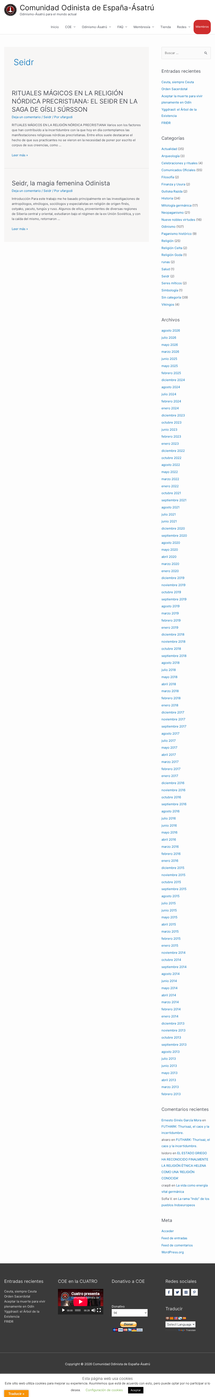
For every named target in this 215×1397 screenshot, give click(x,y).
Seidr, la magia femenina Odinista (61, 183)
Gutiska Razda (171, 191)
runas (165, 262)
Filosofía (167, 177)
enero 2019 (169, 627)
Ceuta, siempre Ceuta (177, 82)
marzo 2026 (170, 352)
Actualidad (169, 149)
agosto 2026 (170, 330)
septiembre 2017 (173, 726)
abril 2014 (168, 995)
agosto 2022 (170, 465)
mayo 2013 (169, 1073)
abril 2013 (168, 1080)
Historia (167, 198)
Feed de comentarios (177, 1245)
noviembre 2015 (173, 875)
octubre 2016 (171, 797)
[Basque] (167, 1318)
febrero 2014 (171, 1009)
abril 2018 (168, 684)
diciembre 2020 (173, 528)
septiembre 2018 (173, 656)
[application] (80, 1301)
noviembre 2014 (173, 953)
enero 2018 (169, 705)
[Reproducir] (63, 1310)
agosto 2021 (170, 507)
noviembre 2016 (173, 790)
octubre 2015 (171, 882)
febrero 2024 (171, 401)
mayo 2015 (169, 917)
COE (68, 27)
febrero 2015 (171, 939)
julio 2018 (168, 670)
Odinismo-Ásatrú (94, 27)
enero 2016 (169, 861)
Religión (167, 241)
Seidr (47, 117)
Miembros (202, 26)
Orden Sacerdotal (174, 89)
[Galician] (180, 1318)
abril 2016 (168, 839)
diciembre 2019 (172, 578)
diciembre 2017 (172, 712)
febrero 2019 (171, 620)
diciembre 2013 (173, 1023)
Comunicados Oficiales (178, 170)
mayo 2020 (169, 550)
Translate (191, 1330)
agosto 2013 (170, 1052)
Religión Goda (171, 255)
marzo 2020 (170, 564)
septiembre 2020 (174, 536)
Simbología (169, 290)
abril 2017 (168, 755)
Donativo (118, 1306)
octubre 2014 (171, 960)
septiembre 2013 (174, 1045)
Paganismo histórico (176, 234)
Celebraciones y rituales (179, 163)
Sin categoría (171, 297)
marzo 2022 (170, 479)
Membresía (142, 27)
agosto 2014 (170, 974)
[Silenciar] (93, 1310)
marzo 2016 (170, 847)
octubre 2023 (171, 422)
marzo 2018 (170, 691)
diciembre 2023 (173, 415)
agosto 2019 (170, 606)
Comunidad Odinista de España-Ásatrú (87, 7)
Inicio (55, 27)
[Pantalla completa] (99, 1310)
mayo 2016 (169, 832)
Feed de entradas (174, 1238)
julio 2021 (168, 514)
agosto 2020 (170, 543)
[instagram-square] (186, 1292)
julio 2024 (168, 394)
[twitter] (178, 1292)
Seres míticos (171, 283)
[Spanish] (184, 1318)
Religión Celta (171, 248)
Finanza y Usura (173, 184)
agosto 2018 (170, 663)
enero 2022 (170, 486)
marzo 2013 (170, 1087)
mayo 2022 (169, 472)
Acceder (167, 1231)
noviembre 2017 (173, 719)
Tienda (165, 27)
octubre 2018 (171, 649)
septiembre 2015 (173, 889)
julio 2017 (168, 741)
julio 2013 (168, 1059)
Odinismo (168, 227)
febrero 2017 (171, 769)
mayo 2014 (169, 988)
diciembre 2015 (172, 868)
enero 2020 (170, 571)
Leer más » (20, 155)
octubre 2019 (171, 592)
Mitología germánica (176, 205)
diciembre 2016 (172, 783)
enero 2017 (169, 776)
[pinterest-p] (195, 1292)
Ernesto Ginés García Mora (181, 1120)
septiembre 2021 (173, 500)
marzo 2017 (170, 762)
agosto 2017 (170, 733)
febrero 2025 (171, 373)
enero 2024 (170, 408)
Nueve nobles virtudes (178, 220)
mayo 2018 (169, 677)
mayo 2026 (169, 345)
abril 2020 (168, 557)
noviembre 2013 (173, 1030)
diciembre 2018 (172, 634)
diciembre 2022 (173, 451)
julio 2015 (168, 903)
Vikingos (167, 304)
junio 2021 (169, 521)
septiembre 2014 (174, 967)
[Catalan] (171, 1318)
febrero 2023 (171, 436)
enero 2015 (169, 945)
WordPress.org (172, 1252)
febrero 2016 (171, 854)
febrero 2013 (171, 1094)
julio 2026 (168, 338)
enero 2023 (170, 444)
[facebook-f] (169, 1292)
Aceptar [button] (136, 1390)
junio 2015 (169, 910)
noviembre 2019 (173, 585)
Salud (165, 269)
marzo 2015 (170, 931)
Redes (181, 27)
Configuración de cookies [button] (104, 1390)
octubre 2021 (171, 493)
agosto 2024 (170, 387)
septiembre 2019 (173, 599)
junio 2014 (169, 981)
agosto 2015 (170, 896)
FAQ (120, 27)
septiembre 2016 (173, 804)
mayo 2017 (169, 748)
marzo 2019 (170, 613)
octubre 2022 (171, 458)
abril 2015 (168, 924)
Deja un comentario (26, 117)
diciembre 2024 (173, 380)
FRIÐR (166, 123)
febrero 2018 (171, 698)
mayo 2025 (169, 366)
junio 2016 (169, 825)
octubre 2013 (171, 1037)
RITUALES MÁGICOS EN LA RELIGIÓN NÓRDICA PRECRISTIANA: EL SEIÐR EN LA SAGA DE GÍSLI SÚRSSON (75, 101)
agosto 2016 (170, 811)
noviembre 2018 (173, 642)
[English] (176, 1318)
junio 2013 (169, 1066)
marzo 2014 (170, 1002)
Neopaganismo (172, 213)
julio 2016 (168, 818)
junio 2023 (169, 430)
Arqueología (170, 156)
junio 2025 (169, 359)
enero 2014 (169, 1016)
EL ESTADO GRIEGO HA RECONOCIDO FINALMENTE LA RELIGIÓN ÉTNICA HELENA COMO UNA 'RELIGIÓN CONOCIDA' (184, 1165)
